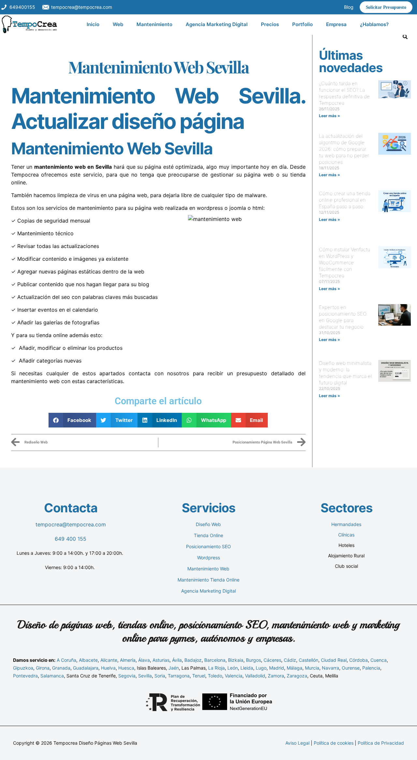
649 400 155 (70, 538)
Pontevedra (25, 675)
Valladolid (255, 675)
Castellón (308, 660)
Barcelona (214, 660)
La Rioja (216, 668)
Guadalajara (85, 668)
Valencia (233, 675)
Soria (159, 675)
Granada (61, 668)
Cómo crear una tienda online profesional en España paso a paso (344, 199)
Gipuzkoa (23, 668)
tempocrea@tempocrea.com (71, 524)
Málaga (294, 668)
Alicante (108, 660)
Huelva (108, 668)
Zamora (276, 675)
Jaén (173, 668)
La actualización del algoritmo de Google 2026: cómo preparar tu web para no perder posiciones (344, 149)
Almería (128, 660)
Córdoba (358, 660)
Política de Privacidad (381, 743)
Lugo (261, 668)
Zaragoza (297, 675)
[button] (72, 420)
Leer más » (329, 115)
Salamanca (52, 675)
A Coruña (66, 660)
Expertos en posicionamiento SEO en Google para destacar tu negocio (343, 317)
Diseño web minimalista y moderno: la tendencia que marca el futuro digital (345, 373)
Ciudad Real (334, 660)
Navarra (330, 668)
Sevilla (145, 675)
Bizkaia (235, 660)
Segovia (127, 675)
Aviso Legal (297, 743)
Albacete (88, 660)
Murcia (312, 668)
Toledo (215, 675)
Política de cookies (333, 743)
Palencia (371, 668)
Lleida (246, 668)
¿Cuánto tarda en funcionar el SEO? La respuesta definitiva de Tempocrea (344, 93)
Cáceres (272, 660)
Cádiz (290, 660)
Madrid (276, 668)
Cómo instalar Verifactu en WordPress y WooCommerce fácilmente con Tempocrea (344, 262)
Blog (348, 7)
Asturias (160, 660)
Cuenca (378, 660)
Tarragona (179, 675)
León (232, 668)
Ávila (177, 660)
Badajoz (193, 660)
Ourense (351, 668)
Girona (43, 668)
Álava (144, 660)
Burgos (253, 660)
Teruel (198, 675)
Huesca (126, 668)
